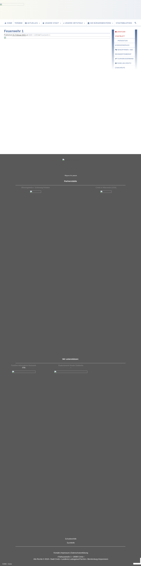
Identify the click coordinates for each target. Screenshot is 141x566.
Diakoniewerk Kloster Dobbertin (70, 365)
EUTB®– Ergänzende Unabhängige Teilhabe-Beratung (122, 143)
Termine (19, 23)
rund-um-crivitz (124, 63)
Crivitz (10, 564)
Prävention (123, 41)
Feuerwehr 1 (45, 35)
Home (9, 23)
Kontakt (57, 553)
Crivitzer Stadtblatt (120, 34)
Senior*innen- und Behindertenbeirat (124, 52)
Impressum (65, 553)
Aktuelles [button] (32, 23)
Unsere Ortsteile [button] (74, 23)
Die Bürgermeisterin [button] (100, 23)
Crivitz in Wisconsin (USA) (106, 187)
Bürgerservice (122, 45)
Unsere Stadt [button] (52, 23)
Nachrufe (121, 68)
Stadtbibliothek (124, 23)
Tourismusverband (125, 59)
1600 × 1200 (33, 35)
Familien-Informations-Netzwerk (23, 365)
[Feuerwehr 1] (57, 76)
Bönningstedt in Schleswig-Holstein (35, 187)
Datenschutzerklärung (79, 553)
